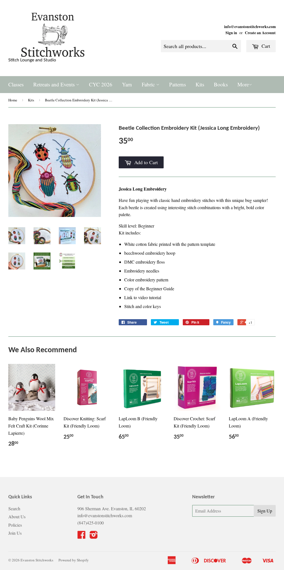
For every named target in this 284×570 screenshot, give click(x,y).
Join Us (15, 533)
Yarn (127, 84)
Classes (16, 84)
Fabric (149, 84)
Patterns (177, 84)
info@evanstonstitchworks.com (250, 26)
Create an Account (260, 33)
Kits (200, 84)
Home (12, 100)
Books (221, 84)
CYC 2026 (100, 84)
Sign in (231, 33)
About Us (17, 516)
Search (14, 508)
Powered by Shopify (74, 560)
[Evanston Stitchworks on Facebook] (81, 536)
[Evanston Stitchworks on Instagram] (94, 536)
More (243, 84)
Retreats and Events (54, 84)
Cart (265, 45)
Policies (15, 525)
